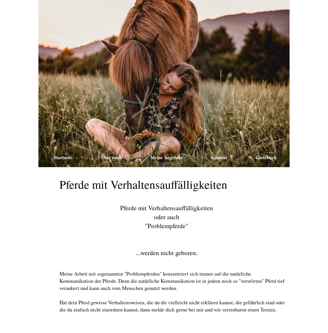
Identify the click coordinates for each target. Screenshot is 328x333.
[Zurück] (45, 83)
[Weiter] (282, 83)
